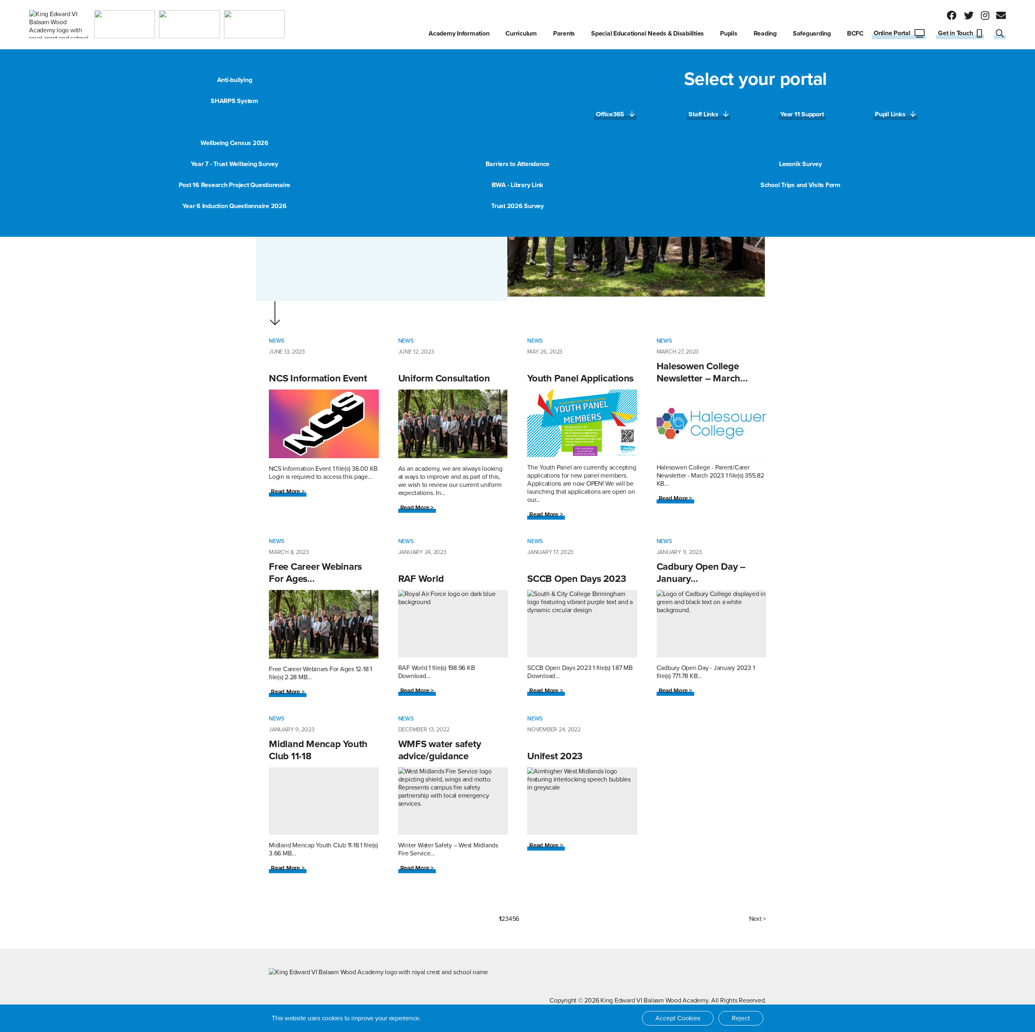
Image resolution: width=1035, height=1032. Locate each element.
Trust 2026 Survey (517, 206)
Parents (564, 33)
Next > (758, 919)
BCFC (855, 33)
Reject (741, 1018)
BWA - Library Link (518, 185)
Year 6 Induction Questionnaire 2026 (234, 206)
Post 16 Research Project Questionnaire (235, 185)
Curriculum (521, 33)
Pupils (728, 33)
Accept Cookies (677, 1018)
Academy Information (459, 33)
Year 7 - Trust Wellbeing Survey (234, 164)
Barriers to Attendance (518, 164)
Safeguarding (812, 33)
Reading (765, 33)
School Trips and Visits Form (800, 185)
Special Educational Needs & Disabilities (647, 33)
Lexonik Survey (800, 164)
